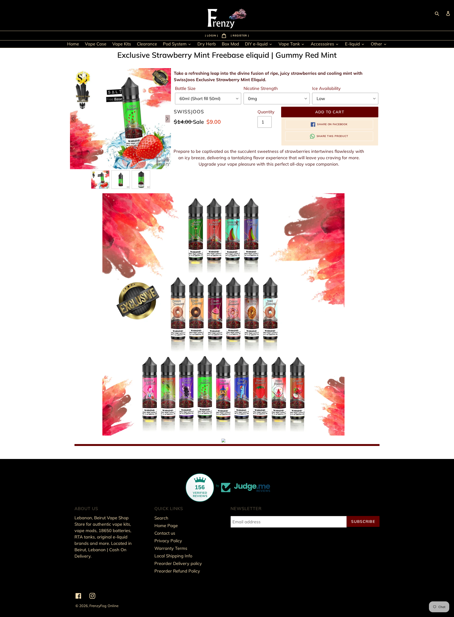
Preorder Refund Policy (177, 571)
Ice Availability (326, 88)
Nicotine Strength (261, 88)
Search (161, 518)
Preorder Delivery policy (178, 563)
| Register (239, 35)
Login (212, 35)
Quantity (266, 112)
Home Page (166, 525)
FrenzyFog (97, 606)
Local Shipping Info (173, 556)
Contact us (164, 533)
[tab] (223, 441)
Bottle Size (185, 88)
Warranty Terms (170, 548)
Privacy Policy (168, 540)
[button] (100, 179)
